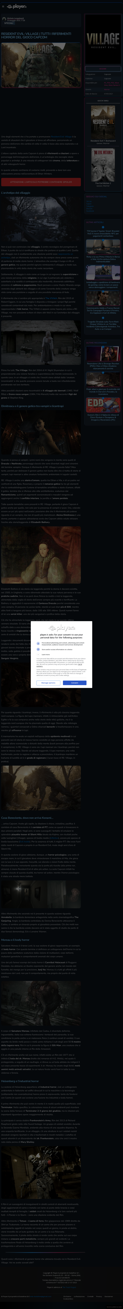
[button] (61, 654)
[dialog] (61, 654)
